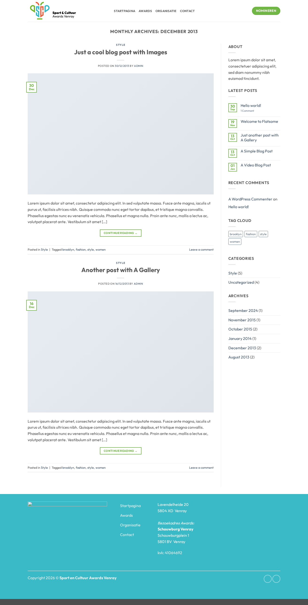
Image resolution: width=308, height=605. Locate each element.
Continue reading (121, 233)
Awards (145, 11)
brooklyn (68, 249)
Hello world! (251, 105)
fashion (81, 249)
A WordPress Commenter (250, 199)
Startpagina (124, 11)
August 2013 (238, 357)
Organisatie (166, 11)
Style (120, 45)
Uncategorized (241, 282)
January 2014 (240, 338)
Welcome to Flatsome (259, 121)
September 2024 (243, 310)
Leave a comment (201, 249)
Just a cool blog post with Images (120, 52)
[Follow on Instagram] (276, 579)
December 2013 (242, 347)
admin (138, 66)
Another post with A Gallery (120, 270)
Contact (187, 11)
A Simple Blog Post (257, 151)
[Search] (108, 10)
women (101, 249)
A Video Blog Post (256, 165)
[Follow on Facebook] (268, 579)
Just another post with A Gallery (260, 137)
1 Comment (251, 110)
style (90, 249)
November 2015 (242, 319)
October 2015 (240, 329)
